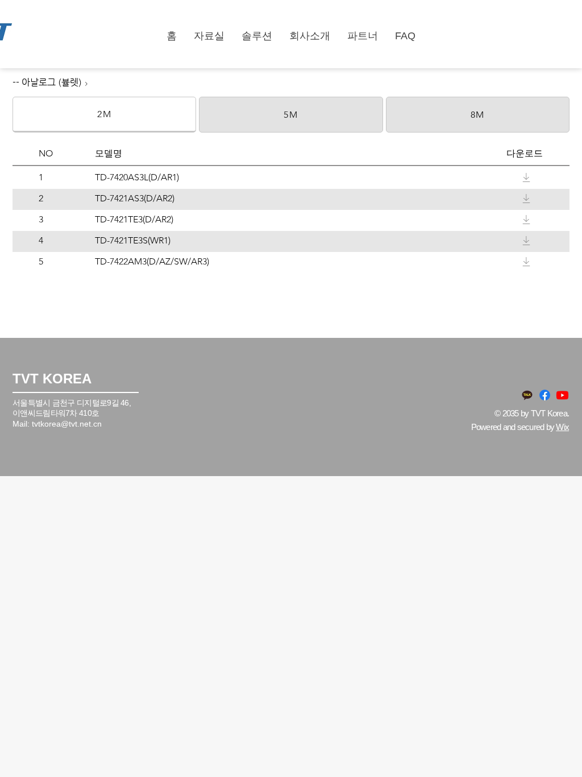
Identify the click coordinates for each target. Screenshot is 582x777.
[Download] (526, 178)
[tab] (104, 115)
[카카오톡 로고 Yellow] (527, 395)
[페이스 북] (545, 395)
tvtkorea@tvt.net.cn (67, 423)
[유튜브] (562, 395)
